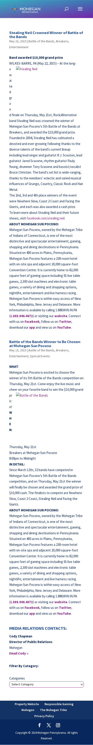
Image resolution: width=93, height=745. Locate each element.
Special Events (40, 356)
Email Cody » (18, 653)
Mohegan (27, 710)
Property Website (27, 704)
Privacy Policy (44, 716)
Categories (17, 678)
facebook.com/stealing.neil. (46, 218)
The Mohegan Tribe (53, 710)
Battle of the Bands (41, 41)
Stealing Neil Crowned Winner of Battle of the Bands (46, 34)
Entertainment (18, 47)
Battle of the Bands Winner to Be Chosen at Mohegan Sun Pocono (44, 343)
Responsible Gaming (58, 704)
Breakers (62, 41)
